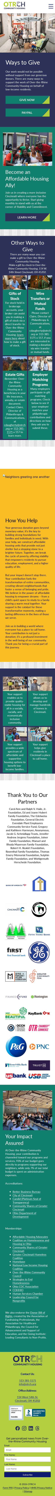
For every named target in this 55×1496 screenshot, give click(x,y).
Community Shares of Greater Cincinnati (30, 1207)
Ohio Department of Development (24, 1214)
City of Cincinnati (23, 1195)
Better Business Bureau (26, 1191)
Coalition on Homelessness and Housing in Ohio (31, 1242)
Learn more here (14, 336)
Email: (7, 1445)
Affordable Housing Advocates (30, 1236)
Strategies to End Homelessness (22, 1281)
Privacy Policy (21, 1487)
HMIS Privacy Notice (41, 1487)
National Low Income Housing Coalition (30, 1266)
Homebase (19, 1261)
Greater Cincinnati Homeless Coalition (29, 1256)
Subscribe (27, 1474)
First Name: (9, 1455)
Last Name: (9, 1464)
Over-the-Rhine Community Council (29, 1274)
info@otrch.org (27, 1384)
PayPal (27, 112)
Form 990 (8, 1487)
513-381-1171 (15, 430)
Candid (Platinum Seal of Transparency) (27, 1200)
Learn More (26, 217)
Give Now (27, 100)
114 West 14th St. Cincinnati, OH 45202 (27, 1398)
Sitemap (28, 1491)
